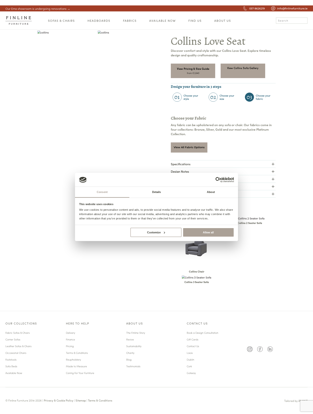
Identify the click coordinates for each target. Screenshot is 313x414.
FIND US (195, 20)
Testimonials (133, 366)
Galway (191, 373)
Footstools (10, 359)
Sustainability (133, 346)
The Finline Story (135, 332)
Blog (129, 359)
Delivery (70, 332)
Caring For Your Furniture (80, 373)
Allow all (208, 232)
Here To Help (77, 323)
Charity (130, 353)
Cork (189, 366)
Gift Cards (192, 339)
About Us (134, 323)
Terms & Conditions (77, 353)
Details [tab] (156, 192)
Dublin (190, 359)
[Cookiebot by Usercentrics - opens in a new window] (218, 179)
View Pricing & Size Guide (193, 68)
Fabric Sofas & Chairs (17, 332)
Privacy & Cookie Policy (58, 400)
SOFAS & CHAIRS (61, 20)
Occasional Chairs (15, 353)
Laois (190, 353)
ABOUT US (222, 20)
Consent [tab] (102, 192)
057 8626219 (257, 8)
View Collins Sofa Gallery (242, 68)
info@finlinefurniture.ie (292, 8)
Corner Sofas (12, 339)
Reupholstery (73, 359)
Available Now (13, 373)
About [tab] (211, 192)
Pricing (70, 346)
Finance (70, 339)
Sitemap (81, 400)
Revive (130, 339)
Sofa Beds (11, 366)
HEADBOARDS (98, 20)
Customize (154, 232)
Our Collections (21, 323)
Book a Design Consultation (202, 332)
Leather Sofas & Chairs (18, 346)
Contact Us (197, 323)
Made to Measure (76, 366)
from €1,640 (193, 72)
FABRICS (130, 20)
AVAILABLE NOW (162, 20)
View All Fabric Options (189, 147)
